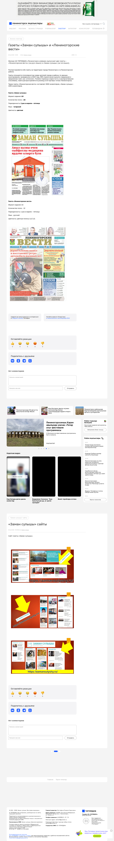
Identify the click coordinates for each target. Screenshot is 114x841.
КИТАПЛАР (72, 28)
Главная (50, 779)
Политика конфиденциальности (18, 838)
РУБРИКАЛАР (50, 28)
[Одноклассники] (18, 360)
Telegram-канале (17, 318)
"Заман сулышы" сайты (18, 518)
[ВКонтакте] (12, 360)
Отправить (70, 388)
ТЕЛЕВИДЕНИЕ (97, 28)
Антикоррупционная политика (18, 834)
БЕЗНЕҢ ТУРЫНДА (36, 28)
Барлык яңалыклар (95, 499)
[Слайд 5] (48, 448)
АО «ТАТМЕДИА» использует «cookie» (20, 835)
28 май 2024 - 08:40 (13, 529)
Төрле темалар (61, 779)
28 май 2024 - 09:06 (13, 54)
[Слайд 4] (46, 448)
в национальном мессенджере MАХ (58, 318)
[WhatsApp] (30, 360)
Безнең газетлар (16, 39)
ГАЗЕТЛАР (62, 28)
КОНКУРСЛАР (84, 28)
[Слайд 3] (43, 448)
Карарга (97, 836)
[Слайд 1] (38, 448)
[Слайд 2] (41, 448)
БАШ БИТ (12, 28)
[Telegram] (24, 360)
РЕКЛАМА (22, 28)
